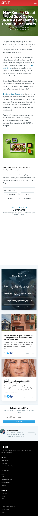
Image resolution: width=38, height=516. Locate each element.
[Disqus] (19, 242)
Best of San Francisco (8, 466)
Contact (4, 485)
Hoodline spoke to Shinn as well (13, 94)
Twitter (3, 496)
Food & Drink (19, 275)
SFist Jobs (4, 463)
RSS (3, 499)
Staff (3, 477)
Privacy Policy (5, 509)
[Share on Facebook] (11, 352)
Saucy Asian (7, 47)
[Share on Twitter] (8, 352)
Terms (3, 512)
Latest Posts (5, 460)
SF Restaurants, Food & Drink (13, 9)
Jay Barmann (30, 9)
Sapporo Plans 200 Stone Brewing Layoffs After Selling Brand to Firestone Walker (19, 287)
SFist (5, 447)
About (3, 474)
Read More (31, 434)
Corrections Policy (6, 482)
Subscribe (19, 421)
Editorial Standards (7, 479)
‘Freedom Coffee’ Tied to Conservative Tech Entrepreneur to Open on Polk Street (19, 301)
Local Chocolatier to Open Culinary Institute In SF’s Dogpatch (19, 294)
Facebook (4, 493)
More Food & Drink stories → (19, 307)
